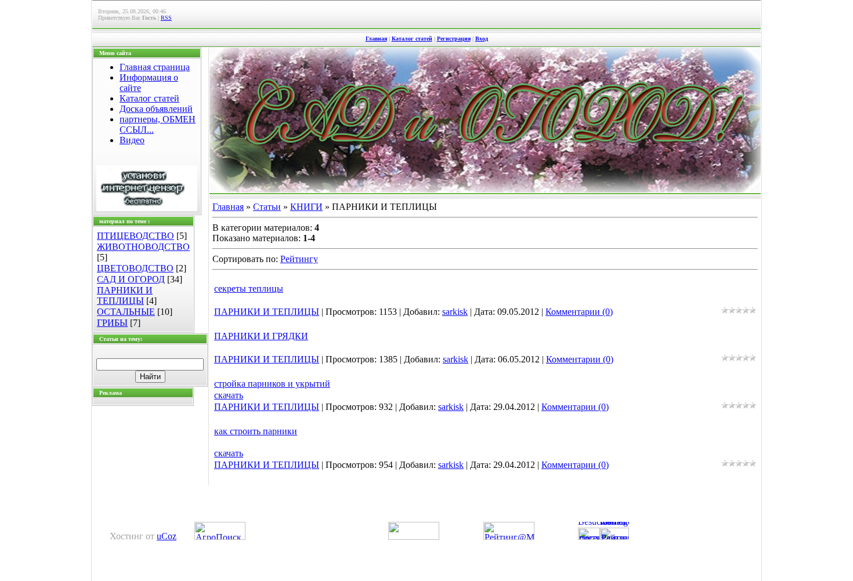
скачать (228, 395)
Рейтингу (299, 259)
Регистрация (454, 38)
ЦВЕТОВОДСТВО (135, 268)
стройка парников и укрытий (272, 383)
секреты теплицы (248, 288)
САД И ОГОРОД (131, 279)
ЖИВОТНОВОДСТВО (143, 247)
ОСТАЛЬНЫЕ (126, 312)
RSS (166, 17)
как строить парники (255, 431)
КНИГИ (306, 207)
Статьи (267, 207)
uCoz (166, 536)
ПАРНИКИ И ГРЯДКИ (261, 336)
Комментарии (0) (579, 312)
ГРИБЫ (112, 323)
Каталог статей (412, 38)
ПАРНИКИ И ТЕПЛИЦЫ (125, 295)
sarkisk (455, 312)
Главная (376, 38)
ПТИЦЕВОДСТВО (135, 236)
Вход (481, 38)
